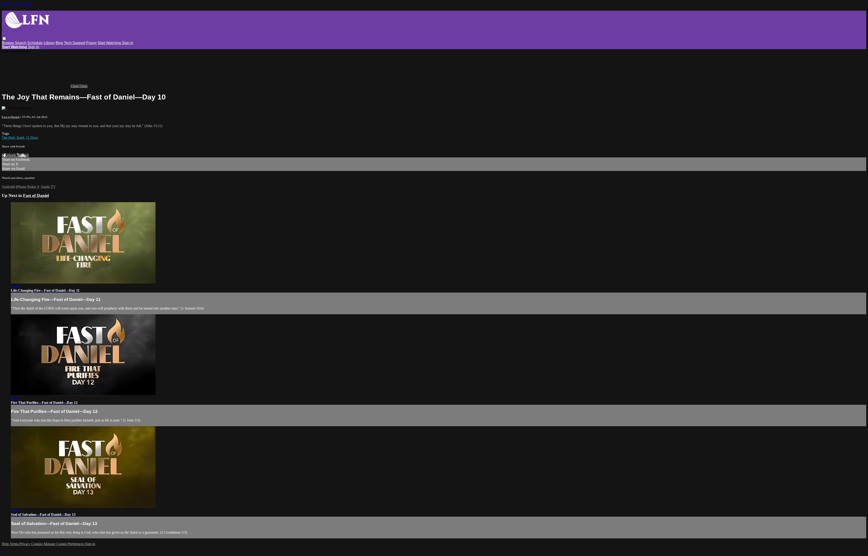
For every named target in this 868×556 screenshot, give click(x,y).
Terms (14, 544)
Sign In (33, 47)
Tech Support (74, 43)
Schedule (35, 43)
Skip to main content (16, 4)
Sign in (127, 43)
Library (49, 43)
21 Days (32, 138)
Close (75, 86)
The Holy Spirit (13, 138)
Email (24, 155)
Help (6, 544)
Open (83, 86)
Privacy (25, 544)
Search (21, 43)
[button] (4, 38)
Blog (59, 43)
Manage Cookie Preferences (64, 544)
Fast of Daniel (11, 117)
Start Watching (110, 43)
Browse (8, 43)
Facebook (9, 155)
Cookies (37, 544)
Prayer (91, 43)
